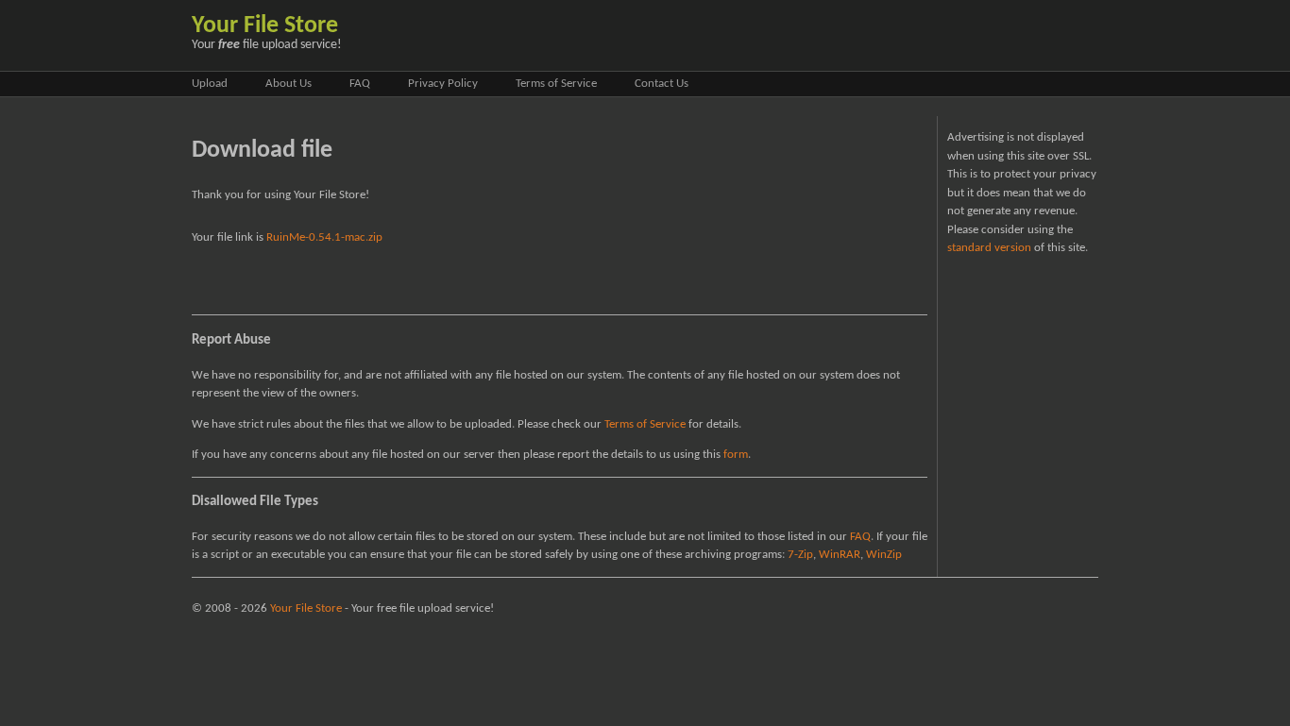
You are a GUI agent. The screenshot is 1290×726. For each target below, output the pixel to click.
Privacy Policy (443, 83)
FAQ (359, 83)
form (735, 454)
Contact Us (661, 83)
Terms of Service (556, 83)
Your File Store (265, 26)
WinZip (884, 555)
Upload (210, 83)
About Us (288, 83)
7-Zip (800, 555)
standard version (989, 248)
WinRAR (839, 555)
